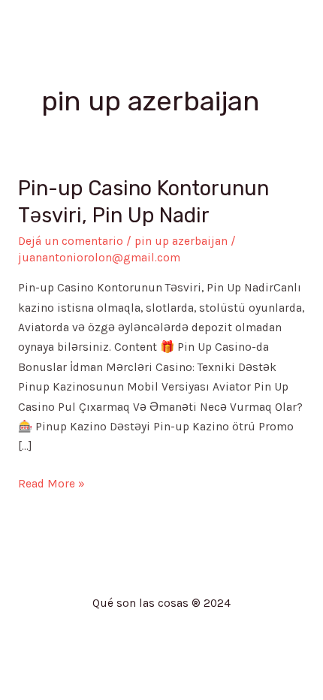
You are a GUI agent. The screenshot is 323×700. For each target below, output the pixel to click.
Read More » (51, 482)
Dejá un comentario (70, 241)
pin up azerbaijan (181, 241)
